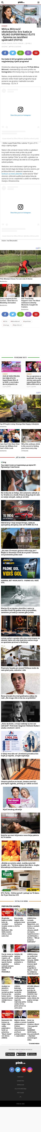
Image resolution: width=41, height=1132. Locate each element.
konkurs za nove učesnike (12, 174)
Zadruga (6, 325)
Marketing (20, 1081)
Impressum (20, 1085)
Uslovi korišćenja (20, 1089)
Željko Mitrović (17, 325)
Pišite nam (20, 1093)
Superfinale (27, 321)
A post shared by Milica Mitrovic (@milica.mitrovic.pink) (20, 138)
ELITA (5, 321)
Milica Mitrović (15, 321)
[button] (2, 370)
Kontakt (21, 1077)
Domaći (4, 26)
